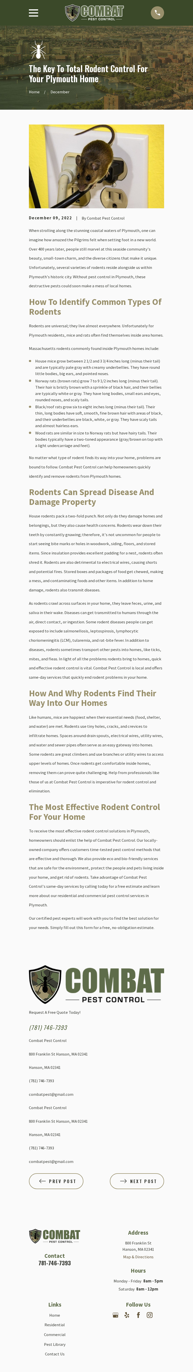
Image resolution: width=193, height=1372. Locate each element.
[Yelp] (127, 1315)
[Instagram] (150, 1315)
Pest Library (55, 1344)
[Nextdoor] (161, 1315)
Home (54, 1315)
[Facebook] (138, 1315)
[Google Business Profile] (115, 1315)
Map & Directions (138, 1257)
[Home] (94, 13)
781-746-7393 (54, 1263)
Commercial (55, 1334)
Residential (54, 1324)
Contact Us (55, 1354)
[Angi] (138, 1326)
